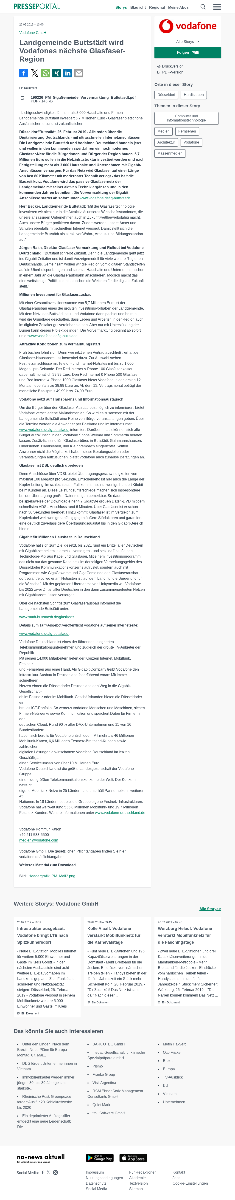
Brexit (167, 1061)
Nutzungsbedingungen (104, 1178)
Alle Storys (185, 42)
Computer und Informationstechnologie (186, 118)
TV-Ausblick (173, 1077)
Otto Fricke (172, 1052)
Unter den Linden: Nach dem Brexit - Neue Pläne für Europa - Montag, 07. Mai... (43, 1049)
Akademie (137, 1178)
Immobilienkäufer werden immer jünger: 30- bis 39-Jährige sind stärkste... (45, 1082)
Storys (121, 7)
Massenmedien (169, 153)
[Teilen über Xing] (56, 73)
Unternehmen (174, 1102)
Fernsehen (187, 131)
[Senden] (78, 73)
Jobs (176, 1178)
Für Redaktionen (143, 1172)
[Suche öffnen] (203, 7)
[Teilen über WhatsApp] (45, 73)
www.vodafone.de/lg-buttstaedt (105, 198)
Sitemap (136, 1189)
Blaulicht (138, 7)
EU (165, 1085)
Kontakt (179, 1172)
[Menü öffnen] (217, 7)
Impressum (95, 1172)
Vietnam (169, 1094)
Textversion (138, 1183)
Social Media (96, 1189)
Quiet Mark (101, 1105)
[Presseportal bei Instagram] (54, 1172)
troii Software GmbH (108, 1113)
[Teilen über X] (34, 73)
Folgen (183, 52)
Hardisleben (194, 95)
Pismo (97, 1066)
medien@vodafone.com (38, 840)
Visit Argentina (104, 1083)
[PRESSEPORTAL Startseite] (37, 7)
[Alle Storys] (187, 32)
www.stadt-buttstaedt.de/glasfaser (46, 617)
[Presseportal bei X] (47, 1173)
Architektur (166, 142)
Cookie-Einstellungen (190, 1183)
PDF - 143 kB (83, 99)
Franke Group (103, 1074)
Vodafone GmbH (32, 33)
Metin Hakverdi (175, 1044)
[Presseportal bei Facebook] (41, 1173)
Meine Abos (178, 7)
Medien (163, 131)
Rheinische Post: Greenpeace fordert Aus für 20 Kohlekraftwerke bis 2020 (44, 1102)
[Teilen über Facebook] (23, 73)
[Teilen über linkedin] (67, 73)
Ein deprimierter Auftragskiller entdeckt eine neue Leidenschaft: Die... (44, 1121)
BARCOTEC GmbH (108, 1044)
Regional (157, 7)
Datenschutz (96, 1183)
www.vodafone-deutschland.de (120, 813)
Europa (169, 1069)
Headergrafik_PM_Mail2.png (51, 876)
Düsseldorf (166, 95)
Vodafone (191, 142)
